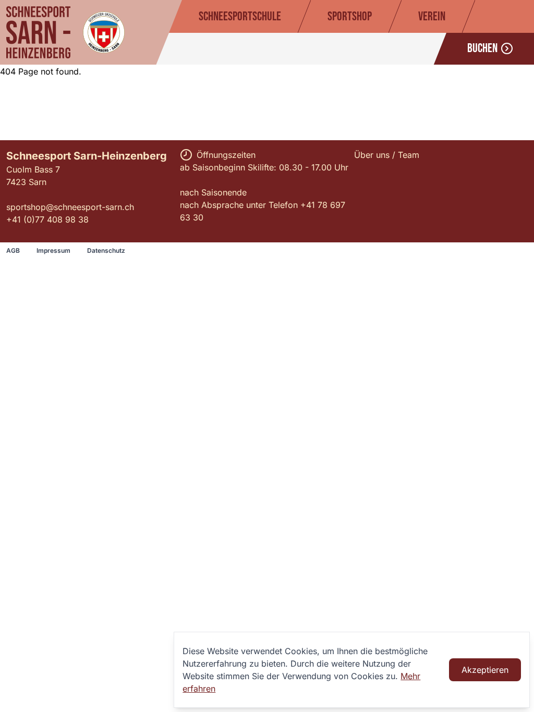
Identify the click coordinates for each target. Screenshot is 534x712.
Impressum (53, 250)
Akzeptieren (485, 670)
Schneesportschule (240, 16)
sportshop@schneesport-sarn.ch (70, 207)
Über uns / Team (386, 155)
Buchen (482, 48)
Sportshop (349, 16)
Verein (431, 16)
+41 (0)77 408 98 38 (47, 219)
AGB (13, 250)
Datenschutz (106, 250)
